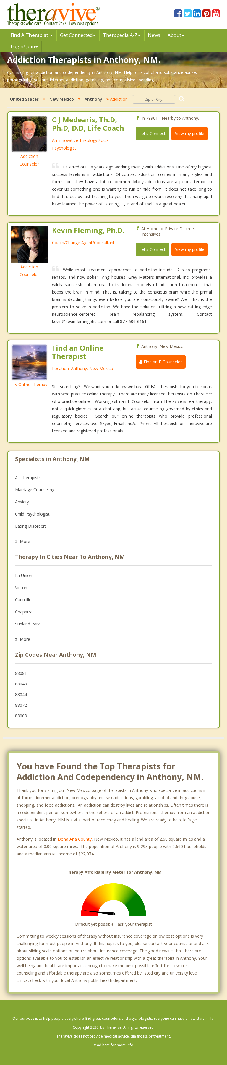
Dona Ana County (75, 839)
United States (24, 99)
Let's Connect (152, 133)
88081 (21, 673)
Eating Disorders (31, 526)
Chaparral (24, 612)
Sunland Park (27, 624)
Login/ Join (23, 46)
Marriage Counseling (34, 489)
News (154, 35)
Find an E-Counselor (162, 361)
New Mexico (61, 99)
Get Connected (76, 35)
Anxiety (22, 502)
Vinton (21, 587)
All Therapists (28, 477)
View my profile (189, 133)
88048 (21, 684)
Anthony (93, 99)
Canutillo (23, 599)
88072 (21, 705)
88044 (21, 694)
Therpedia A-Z (120, 35)
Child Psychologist (32, 514)
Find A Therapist (30, 35)
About (174, 35)
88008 (21, 716)
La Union (23, 575)
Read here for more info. (113, 1045)
